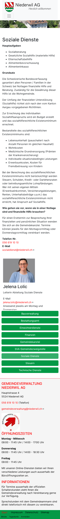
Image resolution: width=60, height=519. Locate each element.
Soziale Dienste (30, 356)
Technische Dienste (30, 370)
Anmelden (25, 517)
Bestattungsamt (30, 320)
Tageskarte (14, 517)
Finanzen (30, 334)
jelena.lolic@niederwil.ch (17, 302)
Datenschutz (31, 512)
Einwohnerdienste (30, 327)
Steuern (30, 363)
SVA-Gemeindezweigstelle (30, 349)
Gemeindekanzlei (30, 341)
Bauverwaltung (30, 313)
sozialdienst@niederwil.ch (17, 249)
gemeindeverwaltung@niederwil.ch (22, 408)
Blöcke (4, 517)
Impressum (17, 512)
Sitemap (45, 512)
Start (4, 512)
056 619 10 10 (10, 242)
